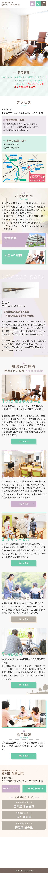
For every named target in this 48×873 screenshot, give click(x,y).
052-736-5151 (35, 788)
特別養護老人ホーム (24, 804)
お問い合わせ (12, 788)
